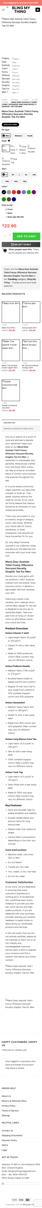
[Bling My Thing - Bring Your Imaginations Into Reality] (20, 9)
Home (4, 100)
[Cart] (37, 10)
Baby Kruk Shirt (8, 328)
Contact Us (7, 1130)
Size (4, 169)
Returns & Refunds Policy (14, 1101)
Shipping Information (12, 1135)
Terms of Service (10, 1110)
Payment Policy (9, 1140)
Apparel (14, 100)
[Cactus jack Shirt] (31, 312)
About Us (6, 1096)
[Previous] (5, 36)
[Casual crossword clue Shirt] (11, 390)
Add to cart (26, 236)
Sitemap (6, 1115)
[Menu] (3, 10)
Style (5, 141)
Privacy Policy (8, 1106)
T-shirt (25, 100)
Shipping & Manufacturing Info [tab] (18, 429)
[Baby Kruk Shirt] (11, 312)
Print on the (7, 205)
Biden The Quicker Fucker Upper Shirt (10, 366)
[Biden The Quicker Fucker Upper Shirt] (11, 350)
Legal (4, 1150)
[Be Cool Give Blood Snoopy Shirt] (31, 350)
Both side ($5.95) (16, 217)
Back (10, 213)
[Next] (36, 36)
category (17, 279)
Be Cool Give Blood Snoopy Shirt (30, 366)
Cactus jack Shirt (29, 328)
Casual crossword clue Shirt (9, 406)
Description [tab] (9, 423)
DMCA (5, 1145)
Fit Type (6, 130)
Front (10, 209)
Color (5, 186)
